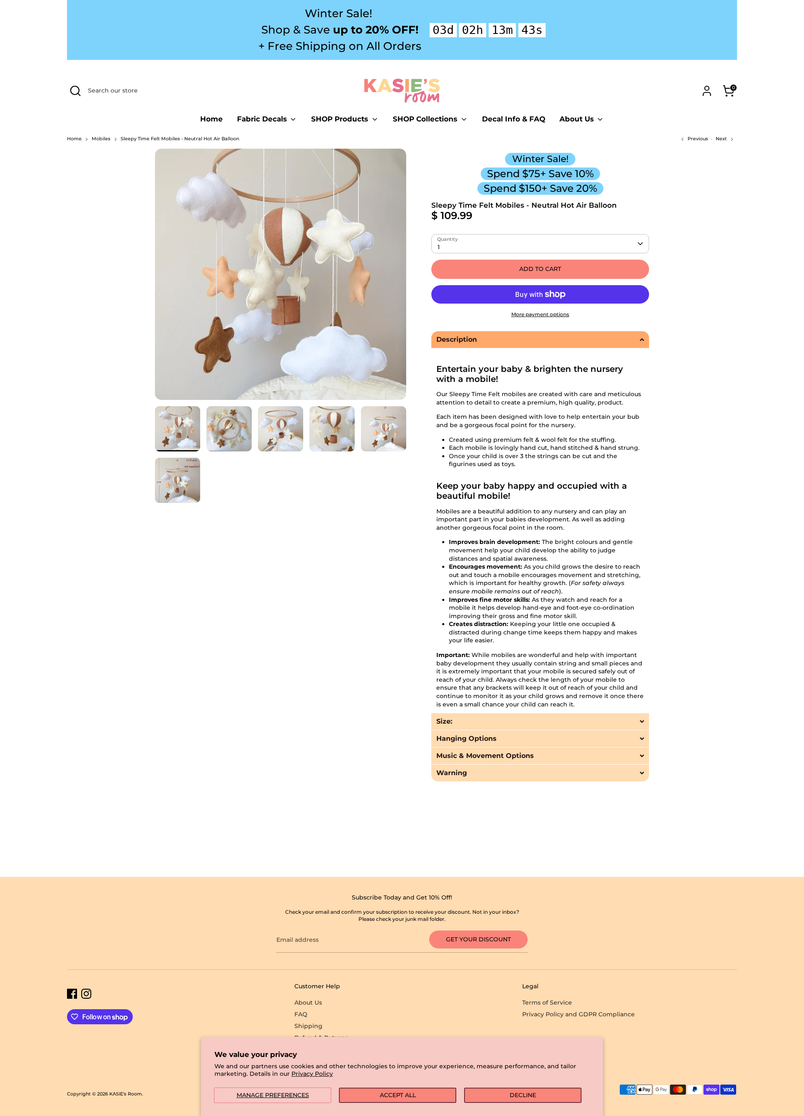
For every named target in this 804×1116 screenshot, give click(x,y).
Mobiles (101, 139)
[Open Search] (75, 90)
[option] (280, 277)
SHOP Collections (426, 119)
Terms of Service (547, 1002)
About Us (577, 119)
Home (211, 119)
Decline (523, 1095)
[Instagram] (86, 994)
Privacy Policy (312, 1073)
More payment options (540, 314)
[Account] (706, 90)
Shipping (308, 1026)
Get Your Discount (478, 939)
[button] (540, 339)
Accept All (398, 1095)
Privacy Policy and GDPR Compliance (578, 1014)
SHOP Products (340, 119)
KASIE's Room (125, 1094)
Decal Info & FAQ (513, 119)
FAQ (300, 1014)
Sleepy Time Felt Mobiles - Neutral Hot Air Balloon (180, 139)
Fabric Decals (263, 119)
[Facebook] (72, 994)
